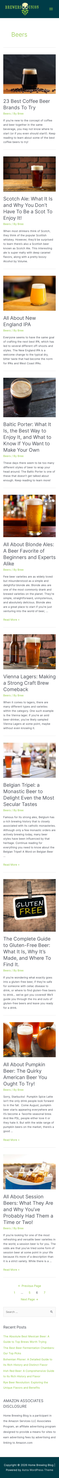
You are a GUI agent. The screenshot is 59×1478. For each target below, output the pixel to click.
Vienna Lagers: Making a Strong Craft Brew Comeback (29, 683)
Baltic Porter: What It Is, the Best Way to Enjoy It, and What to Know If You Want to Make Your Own (27, 437)
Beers (7, 113)
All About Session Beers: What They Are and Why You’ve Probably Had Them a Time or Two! (28, 1209)
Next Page (29, 1299)
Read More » (11, 619)
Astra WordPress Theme (37, 1470)
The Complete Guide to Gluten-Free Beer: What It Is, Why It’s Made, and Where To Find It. (27, 951)
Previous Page (29, 1286)
